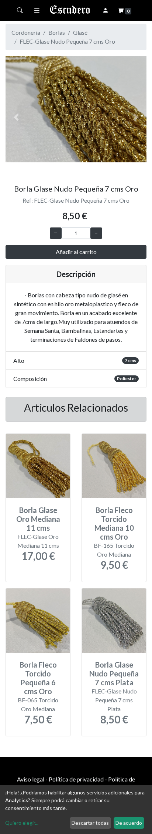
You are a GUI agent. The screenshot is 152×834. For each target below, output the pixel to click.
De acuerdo (128, 823)
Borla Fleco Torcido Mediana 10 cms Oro (114, 523)
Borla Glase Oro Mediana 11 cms (38, 519)
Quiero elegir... (21, 823)
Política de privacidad (76, 779)
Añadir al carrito (76, 251)
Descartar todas (90, 823)
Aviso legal (30, 779)
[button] (16, 117)
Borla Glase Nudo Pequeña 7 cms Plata (114, 673)
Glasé (80, 32)
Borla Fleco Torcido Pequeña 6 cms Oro (38, 678)
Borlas (56, 32)
